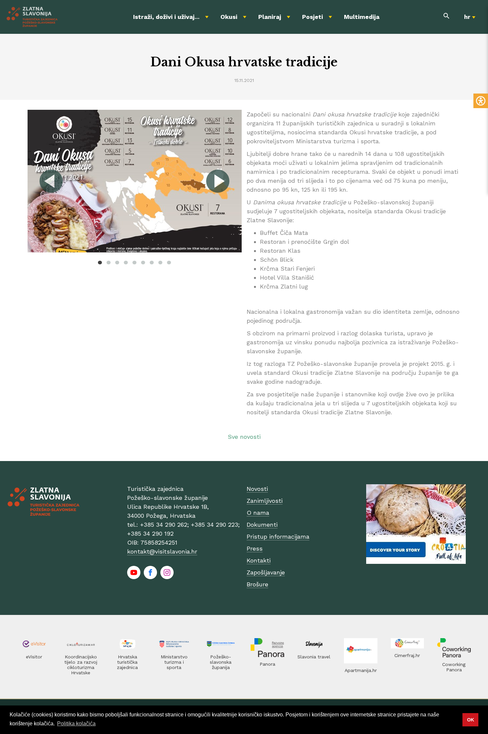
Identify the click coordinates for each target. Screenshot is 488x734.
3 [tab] (117, 262)
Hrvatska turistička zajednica (127, 662)
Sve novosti (244, 436)
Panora (267, 664)
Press (255, 548)
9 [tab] (169, 262)
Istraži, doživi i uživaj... (166, 16)
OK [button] (470, 719)
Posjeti (312, 16)
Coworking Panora (453, 667)
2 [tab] (108, 262)
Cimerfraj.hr (407, 655)
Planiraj (269, 16)
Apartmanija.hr (361, 670)
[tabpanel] (135, 181)
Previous (51, 181)
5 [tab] (134, 262)
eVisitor (34, 656)
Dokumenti (262, 524)
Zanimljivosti (265, 500)
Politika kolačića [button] (76, 723)
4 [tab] (125, 262)
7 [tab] (151, 262)
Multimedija (361, 16)
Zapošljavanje (266, 572)
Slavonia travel (313, 656)
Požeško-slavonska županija (220, 662)
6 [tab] (143, 262)
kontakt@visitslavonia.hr (162, 551)
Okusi (228, 16)
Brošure (257, 584)
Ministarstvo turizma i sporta (174, 662)
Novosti (257, 488)
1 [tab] (100, 262)
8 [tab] (160, 262)
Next (217, 181)
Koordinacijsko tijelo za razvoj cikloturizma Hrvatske (80, 664)
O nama (258, 512)
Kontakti (259, 560)
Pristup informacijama (278, 536)
